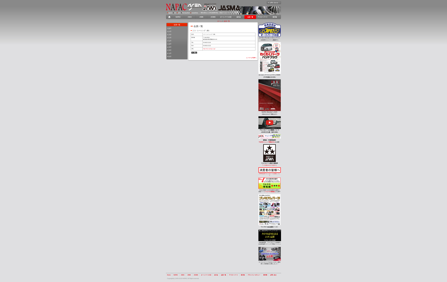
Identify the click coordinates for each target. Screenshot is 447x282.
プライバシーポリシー (254, 275)
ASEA (182, 275)
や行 (169, 50)
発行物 (243, 275)
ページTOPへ (252, 58)
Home (169, 275)
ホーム (219, 21)
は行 (169, 44)
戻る (195, 52)
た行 (169, 37)
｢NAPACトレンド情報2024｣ (267, 142)
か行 (169, 31)
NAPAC (176, 275)
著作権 (265, 275)
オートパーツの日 (206, 275)
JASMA (196, 275)
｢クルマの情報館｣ (270, 191)
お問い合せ (273, 275)
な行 (169, 41)
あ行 (169, 28)
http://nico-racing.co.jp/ (209, 48)
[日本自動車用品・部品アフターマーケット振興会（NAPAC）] (176, 10)
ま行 (169, 47)
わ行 (169, 56)
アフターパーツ (233, 275)
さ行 (169, 34)
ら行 (169, 53)
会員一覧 (227, 21)
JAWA (189, 275)
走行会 (216, 275)
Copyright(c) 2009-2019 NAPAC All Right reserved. (183, 278)
